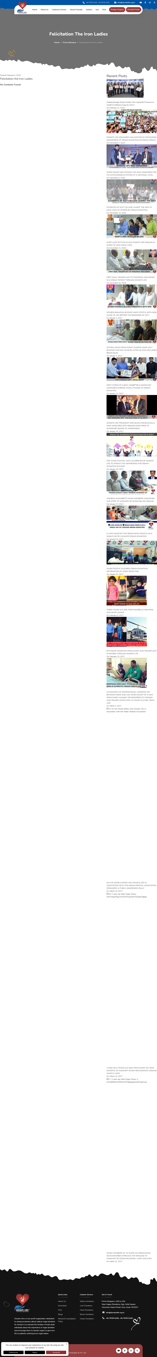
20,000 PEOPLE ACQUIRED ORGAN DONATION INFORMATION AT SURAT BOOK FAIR (127, 570)
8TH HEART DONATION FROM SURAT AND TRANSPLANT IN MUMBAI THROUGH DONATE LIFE (132, 652)
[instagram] (150, 2)
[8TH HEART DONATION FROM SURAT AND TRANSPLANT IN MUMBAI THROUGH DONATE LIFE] (127, 632)
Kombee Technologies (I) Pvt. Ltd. (73, 1353)
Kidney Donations (87, 1301)
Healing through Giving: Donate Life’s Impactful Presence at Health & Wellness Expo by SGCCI (130, 103)
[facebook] (145, 2)
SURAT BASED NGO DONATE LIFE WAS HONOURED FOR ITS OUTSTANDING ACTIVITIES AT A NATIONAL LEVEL (131, 173)
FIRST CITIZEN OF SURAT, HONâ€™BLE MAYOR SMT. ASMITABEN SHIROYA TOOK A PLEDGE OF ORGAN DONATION (129, 388)
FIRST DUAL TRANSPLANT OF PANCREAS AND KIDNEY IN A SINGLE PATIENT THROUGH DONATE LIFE (131, 278)
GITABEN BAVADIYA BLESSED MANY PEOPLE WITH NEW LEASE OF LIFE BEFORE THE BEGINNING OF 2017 (132, 313)
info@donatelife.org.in (126, 2)
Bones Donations (87, 1314)
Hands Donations (87, 1318)
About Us (62, 1301)
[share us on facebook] (124, 1350)
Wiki (104, 9)
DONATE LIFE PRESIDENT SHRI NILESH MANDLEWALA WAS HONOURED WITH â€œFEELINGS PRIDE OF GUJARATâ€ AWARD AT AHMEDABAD (131, 426)
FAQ (60, 1310)
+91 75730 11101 (91, 2)
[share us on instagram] (131, 1350)
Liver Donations (86, 1305)
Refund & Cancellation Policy (67, 1320)
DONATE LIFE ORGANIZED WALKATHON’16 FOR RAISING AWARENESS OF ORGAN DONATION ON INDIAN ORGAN (131, 138)
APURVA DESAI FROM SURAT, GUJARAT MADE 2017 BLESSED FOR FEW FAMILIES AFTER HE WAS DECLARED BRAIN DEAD (132, 350)
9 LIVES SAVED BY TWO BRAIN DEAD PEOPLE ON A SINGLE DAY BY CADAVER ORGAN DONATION (129, 535)
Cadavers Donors (59, 9)
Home (34, 9)
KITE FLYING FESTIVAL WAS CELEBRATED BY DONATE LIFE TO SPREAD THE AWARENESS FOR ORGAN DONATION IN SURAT (130, 464)
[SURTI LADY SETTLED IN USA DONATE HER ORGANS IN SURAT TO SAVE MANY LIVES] (132, 226)
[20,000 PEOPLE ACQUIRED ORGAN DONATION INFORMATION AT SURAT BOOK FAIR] (132, 552)
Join (97, 9)
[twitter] (141, 2)
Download (62, 1305)
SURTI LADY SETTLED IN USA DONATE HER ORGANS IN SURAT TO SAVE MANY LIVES (131, 243)
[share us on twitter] (137, 1350)
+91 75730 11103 (103, 2)
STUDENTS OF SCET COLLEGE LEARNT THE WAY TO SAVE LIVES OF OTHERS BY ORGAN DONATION (129, 208)
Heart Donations (86, 1310)
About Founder (76, 9)
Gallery (89, 9)
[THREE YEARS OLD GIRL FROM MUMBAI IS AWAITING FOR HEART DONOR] (127, 591)
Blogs (60, 1314)
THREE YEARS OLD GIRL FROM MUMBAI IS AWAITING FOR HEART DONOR (130, 611)
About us (44, 9)
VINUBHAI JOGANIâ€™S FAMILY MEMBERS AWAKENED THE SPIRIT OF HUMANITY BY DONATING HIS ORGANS (131, 499)
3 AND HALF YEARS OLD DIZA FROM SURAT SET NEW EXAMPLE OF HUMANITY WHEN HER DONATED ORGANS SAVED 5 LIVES (132, 1071)
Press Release (69, 42)
